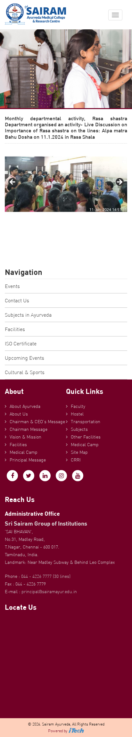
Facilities (15, 329)
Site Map (79, 452)
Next (119, 182)
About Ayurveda (25, 406)
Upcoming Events (24, 358)
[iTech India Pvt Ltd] (76, 730)
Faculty (78, 406)
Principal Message (28, 460)
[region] (66, 184)
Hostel (77, 414)
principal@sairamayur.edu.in (49, 591)
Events (12, 286)
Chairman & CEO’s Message (37, 421)
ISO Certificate (21, 343)
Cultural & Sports (25, 372)
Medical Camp (23, 452)
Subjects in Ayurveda (28, 315)
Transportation (85, 421)
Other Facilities (86, 437)
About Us (19, 414)
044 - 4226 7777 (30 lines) (45, 576)
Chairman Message (28, 429)
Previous (13, 182)
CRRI (76, 460)
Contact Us (17, 300)
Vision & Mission (25, 437)
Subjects (79, 429)
